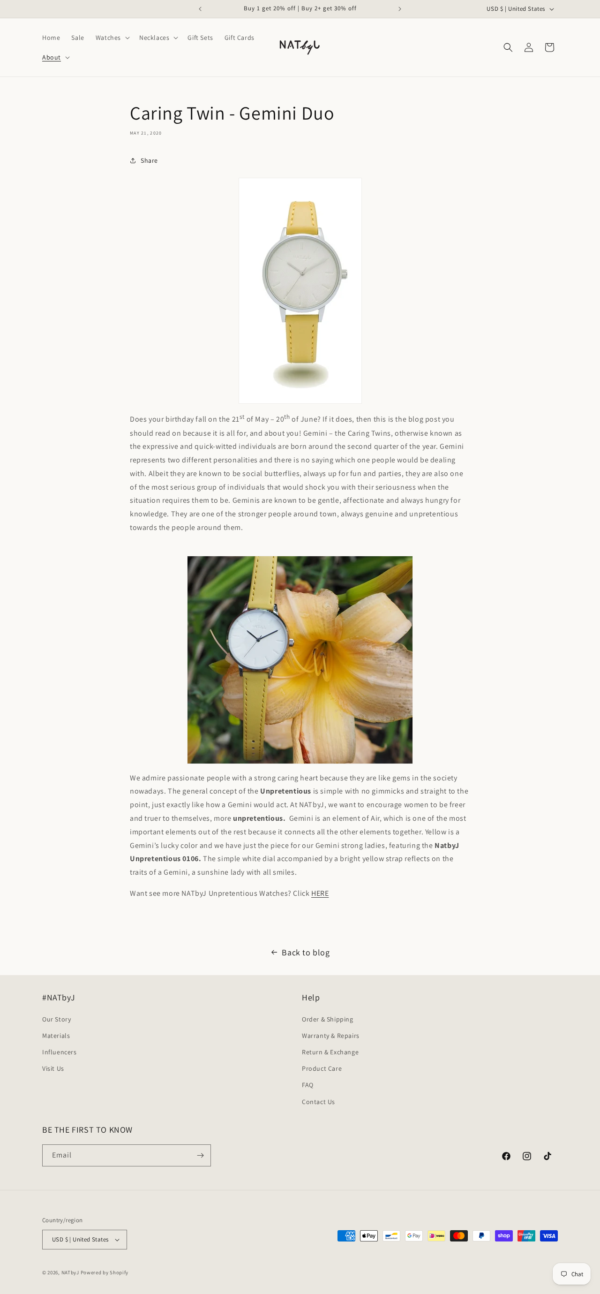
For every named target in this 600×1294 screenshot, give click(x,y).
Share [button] (149, 160)
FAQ (308, 1085)
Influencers (59, 1052)
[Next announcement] (400, 9)
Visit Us (53, 1068)
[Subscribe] (200, 1155)
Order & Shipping (327, 1019)
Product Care (322, 1068)
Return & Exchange (330, 1052)
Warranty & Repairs (331, 1035)
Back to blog (306, 952)
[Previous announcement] (200, 9)
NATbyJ (70, 1272)
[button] (112, 37)
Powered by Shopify (105, 1272)
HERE (320, 893)
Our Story (56, 1019)
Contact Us (318, 1101)
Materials (56, 1035)
